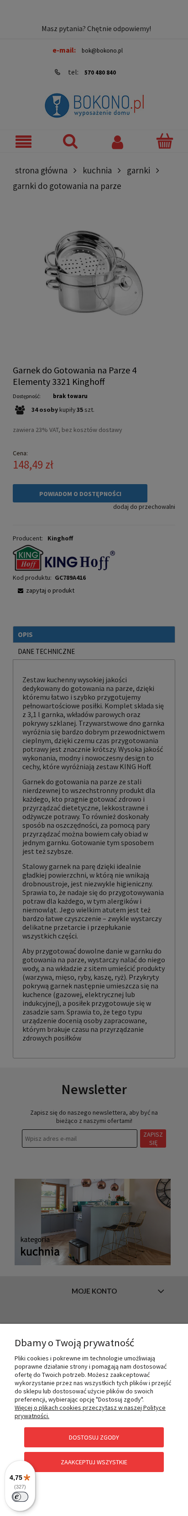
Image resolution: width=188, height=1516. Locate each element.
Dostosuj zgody (94, 1437)
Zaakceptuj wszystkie (94, 1462)
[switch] (20, 1497)
